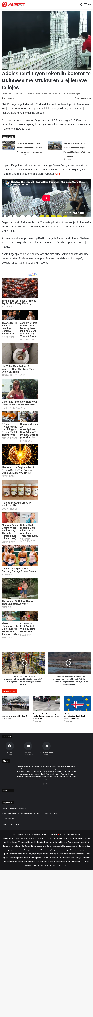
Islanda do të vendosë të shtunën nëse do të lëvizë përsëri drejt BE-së (74, 716)
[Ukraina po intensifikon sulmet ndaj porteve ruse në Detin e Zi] (15, 703)
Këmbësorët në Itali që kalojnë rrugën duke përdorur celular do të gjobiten (46, 716)
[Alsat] (13, 4)
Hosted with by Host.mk (58, 834)
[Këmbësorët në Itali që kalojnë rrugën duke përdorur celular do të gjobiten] (46, 703)
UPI (57, 173)
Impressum (6, 796)
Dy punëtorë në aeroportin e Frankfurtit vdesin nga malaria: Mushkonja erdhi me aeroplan (30, 147)
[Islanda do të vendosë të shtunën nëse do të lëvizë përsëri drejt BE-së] (77, 703)
